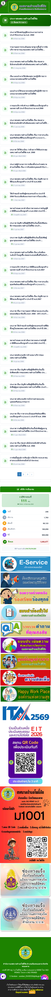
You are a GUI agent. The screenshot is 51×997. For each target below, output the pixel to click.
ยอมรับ (32, 992)
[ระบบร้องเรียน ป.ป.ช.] (3, 976)
